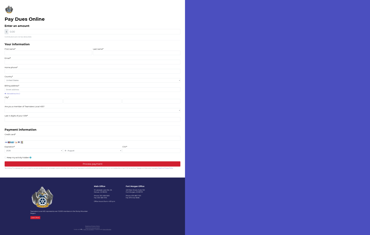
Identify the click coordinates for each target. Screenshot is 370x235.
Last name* (98, 49)
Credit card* (10, 134)
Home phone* (11, 67)
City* (7, 97)
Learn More (35, 217)
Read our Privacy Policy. (165, 168)
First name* (10, 49)
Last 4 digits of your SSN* (16, 116)
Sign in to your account (92, 228)
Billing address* (12, 86)
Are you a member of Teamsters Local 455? (25, 106)
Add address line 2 (13, 94)
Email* (8, 58)
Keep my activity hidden (18, 157)
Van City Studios (89, 229)
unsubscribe (117, 168)
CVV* (124, 147)
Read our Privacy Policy (92, 226)
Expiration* (10, 147)
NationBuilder (107, 229)
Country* (9, 76)
